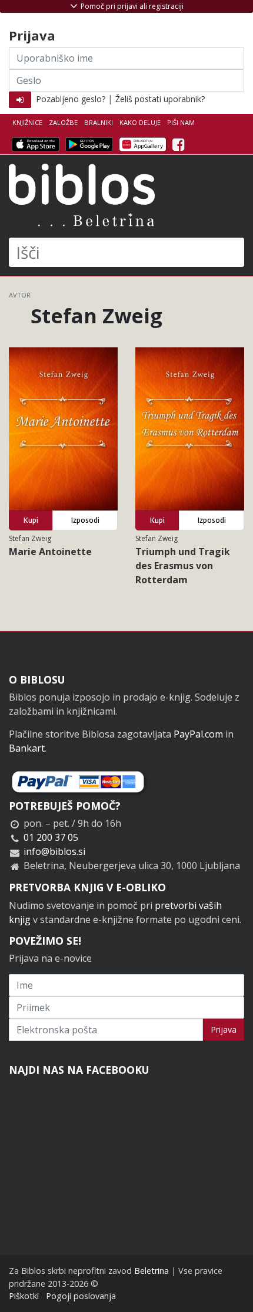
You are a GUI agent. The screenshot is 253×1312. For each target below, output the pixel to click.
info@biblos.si (54, 851)
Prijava (224, 1029)
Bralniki (98, 122)
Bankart (27, 748)
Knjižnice (27, 122)
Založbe (63, 122)
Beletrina (151, 1270)
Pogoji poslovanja (81, 1295)
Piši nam (181, 122)
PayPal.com (198, 734)
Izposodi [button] (85, 520)
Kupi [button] (31, 520)
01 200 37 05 (51, 837)
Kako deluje (140, 122)
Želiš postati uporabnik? (160, 98)
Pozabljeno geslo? (70, 98)
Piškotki (24, 1295)
